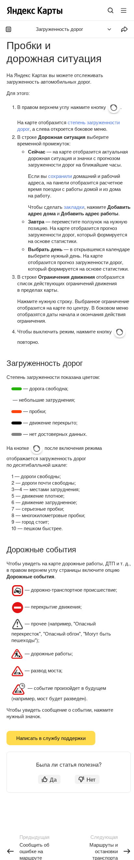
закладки (74, 206)
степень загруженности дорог (68, 125)
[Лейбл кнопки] (123, 10)
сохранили (60, 175)
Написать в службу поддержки (51, 737)
